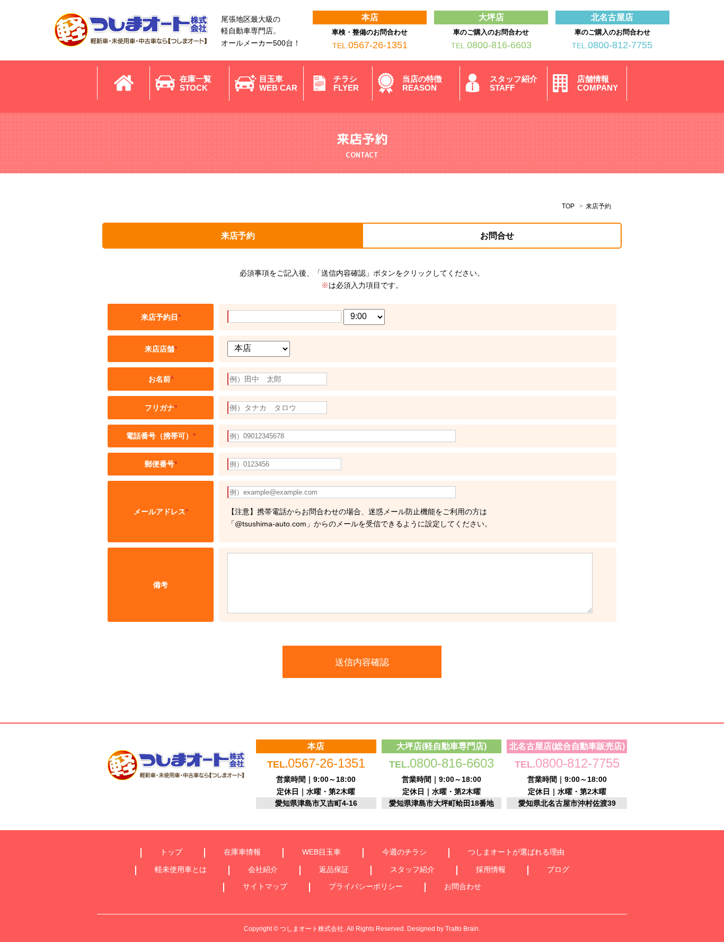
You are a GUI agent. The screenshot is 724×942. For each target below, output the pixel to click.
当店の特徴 (422, 83)
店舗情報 (597, 83)
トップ (171, 852)
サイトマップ (265, 886)
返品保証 (334, 869)
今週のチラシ (404, 852)
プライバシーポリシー (366, 886)
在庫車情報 (242, 852)
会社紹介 (263, 869)
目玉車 (278, 83)
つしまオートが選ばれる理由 (516, 852)
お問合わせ (462, 886)
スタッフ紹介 (513, 83)
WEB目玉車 (321, 852)
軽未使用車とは (181, 869)
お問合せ (497, 235)
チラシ (346, 83)
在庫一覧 (195, 83)
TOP (568, 206)
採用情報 (491, 869)
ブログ (558, 869)
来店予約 (238, 235)
